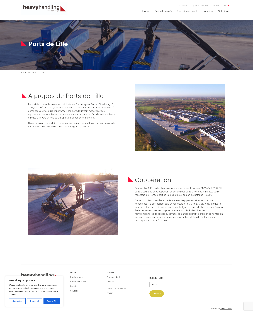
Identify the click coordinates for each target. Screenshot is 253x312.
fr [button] (225, 5)
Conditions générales (116, 288)
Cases (30, 73)
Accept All (51, 301)
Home (145, 11)
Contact (216, 5)
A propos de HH (200, 5)
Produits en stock (187, 11)
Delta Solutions (226, 309)
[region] (34, 291)
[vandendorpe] (44, 8)
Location (208, 11)
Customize (17, 301)
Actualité (183, 5)
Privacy (110, 293)
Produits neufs (163, 11)
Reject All (34, 301)
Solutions (223, 11)
